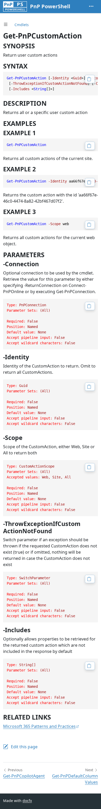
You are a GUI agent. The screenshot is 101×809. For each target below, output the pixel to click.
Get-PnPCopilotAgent (24, 776)
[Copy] (90, 79)
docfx (27, 800)
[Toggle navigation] (91, 6)
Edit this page (24, 747)
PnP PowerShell (50, 6)
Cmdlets (22, 24)
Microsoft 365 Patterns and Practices (39, 726)
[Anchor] (39, 46)
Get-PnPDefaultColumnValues (75, 779)
